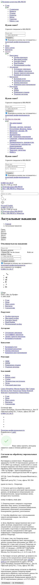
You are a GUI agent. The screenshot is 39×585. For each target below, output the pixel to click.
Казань (22, 389)
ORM (16, 88)
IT (10, 125)
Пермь (23, 391)
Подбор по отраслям (12, 119)
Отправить (9, 37)
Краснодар (17, 391)
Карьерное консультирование (25, 84)
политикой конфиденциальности (17, 42)
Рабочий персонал (16, 148)
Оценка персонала (21, 82)
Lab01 (14, 432)
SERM (16, 90)
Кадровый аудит (20, 79)
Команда (13, 11)
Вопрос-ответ (10, 377)
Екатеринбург (14, 392)
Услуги (7, 51)
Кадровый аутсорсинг (22, 75)
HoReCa (13, 152)
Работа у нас (14, 21)
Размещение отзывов (21, 92)
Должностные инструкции (15, 381)
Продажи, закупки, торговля (20, 127)
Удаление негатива (21, 94)
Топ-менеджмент (16, 123)
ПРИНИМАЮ (6, 583)
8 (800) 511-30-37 (7, 183)
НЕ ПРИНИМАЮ (17, 583)
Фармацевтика (15, 135)
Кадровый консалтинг (22, 81)
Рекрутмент (14, 55)
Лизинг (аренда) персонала (24, 73)
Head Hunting (19, 63)
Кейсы (12, 17)
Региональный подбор (22, 65)
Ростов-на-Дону (7, 391)
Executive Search (20, 61)
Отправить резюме (8, 261)
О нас (7, 5)
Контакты (8, 50)
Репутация (13, 86)
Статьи (7, 379)
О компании (14, 9)
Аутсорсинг (14, 67)
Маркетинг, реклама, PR (18, 131)
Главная (8, 224)
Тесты (7, 383)
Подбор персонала (21, 57)
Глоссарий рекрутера (13, 385)
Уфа (27, 389)
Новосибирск (24, 392)
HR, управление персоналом (20, 136)
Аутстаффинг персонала (23, 71)
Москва (17, 389)
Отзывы (12, 13)
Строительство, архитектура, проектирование (20, 145)
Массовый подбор (20, 59)
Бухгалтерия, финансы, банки (21, 129)
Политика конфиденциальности (13, 430)
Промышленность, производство (22, 142)
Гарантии (13, 19)
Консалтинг (14, 77)
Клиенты (13, 15)
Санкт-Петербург (7, 389)
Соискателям (10, 308)
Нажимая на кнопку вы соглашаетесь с (21, 41)
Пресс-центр (10, 48)
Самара (32, 389)
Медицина (13, 133)
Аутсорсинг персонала (22, 69)
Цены (7, 46)
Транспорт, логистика (18, 150)
